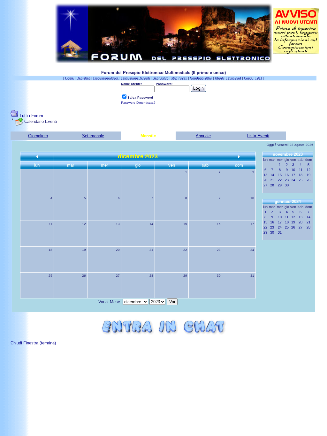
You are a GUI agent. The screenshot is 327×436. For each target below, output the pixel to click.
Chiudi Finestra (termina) (33, 343)
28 (151, 275)
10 (252, 198)
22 (185, 250)
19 (84, 250)
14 (151, 224)
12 (84, 224)
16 (219, 224)
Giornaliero (38, 135)
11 (50, 224)
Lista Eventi (258, 135)
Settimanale (93, 135)
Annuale (203, 135)
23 (219, 250)
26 (84, 275)
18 (50, 250)
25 (50, 275)
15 (185, 224)
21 (151, 250)
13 (118, 224)
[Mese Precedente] (37, 156)
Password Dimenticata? (138, 102)
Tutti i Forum (31, 115)
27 (118, 275)
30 (219, 275)
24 (252, 250)
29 (185, 275)
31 (252, 275)
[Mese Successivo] (239, 156)
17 (252, 224)
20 (118, 250)
